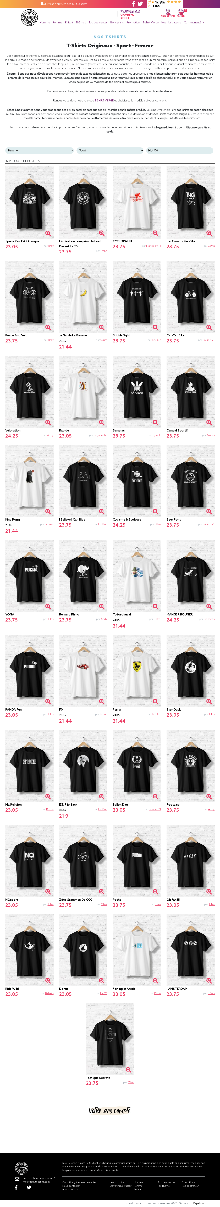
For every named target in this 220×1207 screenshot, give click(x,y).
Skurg (103, 340)
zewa (211, 246)
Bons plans (117, 22)
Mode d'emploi (70, 1189)
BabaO (49, 993)
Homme (45, 22)
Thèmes (81, 22)
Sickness (209, 619)
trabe (104, 251)
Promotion (133, 22)
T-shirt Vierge (151, 22)
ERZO (103, 993)
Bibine (50, 809)
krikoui (211, 435)
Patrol (157, 619)
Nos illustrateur (190, 1186)
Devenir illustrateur (120, 1186)
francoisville (153, 246)
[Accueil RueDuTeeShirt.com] (29, 16)
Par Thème (164, 1186)
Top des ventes (98, 22)
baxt (51, 246)
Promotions (188, 1182)
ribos (157, 993)
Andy (50, 435)
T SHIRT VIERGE (104, 100)
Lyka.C (157, 435)
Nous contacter (71, 1186)
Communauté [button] (193, 22)
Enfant (69, 22)
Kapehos (198, 1203)
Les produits (117, 1182)
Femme (57, 22)
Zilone (103, 714)
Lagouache (100, 435)
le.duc (156, 340)
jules (51, 619)
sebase (49, 524)
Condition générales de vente (79, 1182)
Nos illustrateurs (171, 22)
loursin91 (209, 340)
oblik (158, 524)
